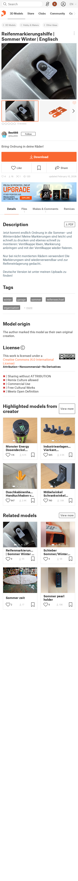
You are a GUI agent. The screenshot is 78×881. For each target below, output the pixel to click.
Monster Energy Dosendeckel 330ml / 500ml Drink (17, 448)
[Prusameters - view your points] (54, 4)
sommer (36, 299)
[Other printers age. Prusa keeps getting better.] (39, 192)
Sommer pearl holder (54, 597)
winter (8, 299)
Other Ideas (51, 25)
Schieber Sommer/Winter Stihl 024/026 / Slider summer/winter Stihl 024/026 (56, 552)
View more (67, 408)
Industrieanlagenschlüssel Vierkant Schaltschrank (58, 448)
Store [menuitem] (30, 13)
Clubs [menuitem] (42, 13)
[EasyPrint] (47, 4)
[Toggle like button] (8, 455)
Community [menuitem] (57, 13)
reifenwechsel (55, 299)
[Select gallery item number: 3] (20, 440)
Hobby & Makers (31, 25)
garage (21, 299)
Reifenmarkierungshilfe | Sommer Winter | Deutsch (20, 552)
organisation (11, 307)
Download (41, 157)
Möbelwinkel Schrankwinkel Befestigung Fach (56, 493)
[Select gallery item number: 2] (17, 440)
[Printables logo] (3, 13)
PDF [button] (71, 224)
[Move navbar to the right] (74, 13)
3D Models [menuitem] (16, 13)
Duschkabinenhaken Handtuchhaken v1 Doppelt (20, 493)
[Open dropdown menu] (74, 33)
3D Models (10, 25)
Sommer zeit (15, 597)
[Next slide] (73, 110)
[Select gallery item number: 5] (25, 440)
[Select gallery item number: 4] (23, 440)
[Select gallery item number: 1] (13, 440)
